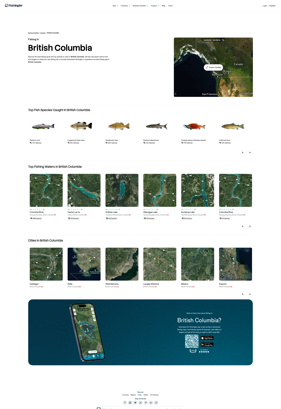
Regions (133, 395)
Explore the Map (33, 33)
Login (265, 6)
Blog (163, 6)
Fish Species (154, 395)
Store (170, 6)
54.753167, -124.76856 (212, 40)
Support (154, 6)
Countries (125, 395)
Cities (140, 395)
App (114, 6)
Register (272, 6)
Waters (145, 395)
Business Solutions (139, 6)
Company (124, 6)
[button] (213, 67)
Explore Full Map (215, 67)
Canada (42, 33)
